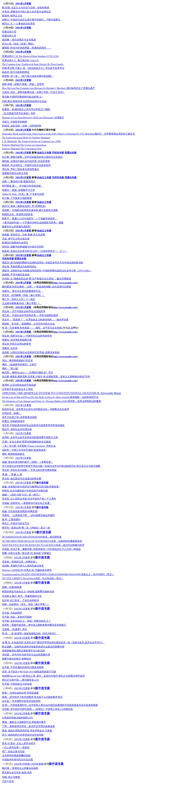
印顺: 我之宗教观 (11, 777)
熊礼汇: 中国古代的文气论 (15, 523)
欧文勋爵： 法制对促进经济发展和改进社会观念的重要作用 (33, 646)
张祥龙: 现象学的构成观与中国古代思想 (23, 246)
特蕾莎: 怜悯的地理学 (13, 421)
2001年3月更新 (23, 3)
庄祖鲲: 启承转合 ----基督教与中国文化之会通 (27, 503)
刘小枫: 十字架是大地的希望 (17, 198)
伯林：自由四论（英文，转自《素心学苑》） (25, 604)
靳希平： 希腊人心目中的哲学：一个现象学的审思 (29, 218)
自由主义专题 (44, 152)
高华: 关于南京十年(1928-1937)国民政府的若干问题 (29, 671)
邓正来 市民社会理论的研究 (16, 343)
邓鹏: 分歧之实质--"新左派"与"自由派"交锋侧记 (26, 553)
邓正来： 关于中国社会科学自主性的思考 (23, 311)
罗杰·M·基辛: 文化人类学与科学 (18, 743)
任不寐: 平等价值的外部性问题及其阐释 (23, 667)
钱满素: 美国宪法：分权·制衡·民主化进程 (23, 234)
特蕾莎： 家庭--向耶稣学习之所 (18, 190)
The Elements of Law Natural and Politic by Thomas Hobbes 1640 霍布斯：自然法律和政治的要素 (51, 401)
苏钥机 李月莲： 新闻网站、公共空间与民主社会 (28, 323)
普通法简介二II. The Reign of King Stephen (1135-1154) (30, 56)
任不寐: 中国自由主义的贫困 (17, 684)
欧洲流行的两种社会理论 (15, 242)
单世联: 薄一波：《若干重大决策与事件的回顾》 (27, 76)
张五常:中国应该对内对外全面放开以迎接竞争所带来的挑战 (33, 425)
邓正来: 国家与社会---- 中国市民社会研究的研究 (27, 335)
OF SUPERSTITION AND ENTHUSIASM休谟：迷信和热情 (32, 536)
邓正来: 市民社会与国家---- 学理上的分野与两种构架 (29, 470)
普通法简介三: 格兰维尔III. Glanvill (20, 60)
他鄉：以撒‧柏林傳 (12, 587)
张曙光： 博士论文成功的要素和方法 (22, 291)
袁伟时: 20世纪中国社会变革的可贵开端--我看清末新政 (31, 352)
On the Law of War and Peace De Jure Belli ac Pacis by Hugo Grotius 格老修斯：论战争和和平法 (50, 397)
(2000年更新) (37, 764)
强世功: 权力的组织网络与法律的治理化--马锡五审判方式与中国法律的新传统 (42, 262)
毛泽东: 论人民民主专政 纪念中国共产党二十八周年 (29, 498)
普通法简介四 (9, 31)
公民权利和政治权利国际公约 (17, 717)
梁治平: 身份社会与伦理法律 (17, 429)
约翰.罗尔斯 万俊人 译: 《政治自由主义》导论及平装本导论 (33, 68)
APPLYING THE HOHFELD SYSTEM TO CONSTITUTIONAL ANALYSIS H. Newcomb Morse (61, 393)
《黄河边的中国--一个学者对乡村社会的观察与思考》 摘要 (32, 222)
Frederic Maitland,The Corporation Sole (22, 148)
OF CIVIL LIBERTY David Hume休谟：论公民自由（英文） (33, 578)
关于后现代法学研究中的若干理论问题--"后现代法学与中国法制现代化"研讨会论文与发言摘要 (51, 466)
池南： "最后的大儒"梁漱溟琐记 (18, 181)
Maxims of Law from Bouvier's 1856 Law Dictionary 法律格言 (33, 117)
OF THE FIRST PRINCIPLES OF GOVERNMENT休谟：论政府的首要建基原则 (42, 541)
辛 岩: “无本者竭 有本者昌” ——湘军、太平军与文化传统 (32, 327)
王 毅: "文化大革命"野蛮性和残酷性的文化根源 (26, 441)
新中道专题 (42, 482)
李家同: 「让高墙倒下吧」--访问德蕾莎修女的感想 (28, 515)
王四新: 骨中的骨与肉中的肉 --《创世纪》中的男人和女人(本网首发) (37, 709)
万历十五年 (8, 781)
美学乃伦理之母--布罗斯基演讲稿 (19, 417)
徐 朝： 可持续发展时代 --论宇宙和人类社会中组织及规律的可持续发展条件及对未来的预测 (50, 705)
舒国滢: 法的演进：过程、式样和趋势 (21, 125)
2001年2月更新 (22, 608)
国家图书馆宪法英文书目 (15, 173)
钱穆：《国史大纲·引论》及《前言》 (21, 494)
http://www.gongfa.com (65, 282)
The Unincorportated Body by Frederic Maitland (26, 137)
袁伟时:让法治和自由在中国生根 (19, 385)
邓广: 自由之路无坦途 (13, 751)
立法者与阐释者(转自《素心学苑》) (21, 303)
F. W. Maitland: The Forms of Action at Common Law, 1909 (31, 141)
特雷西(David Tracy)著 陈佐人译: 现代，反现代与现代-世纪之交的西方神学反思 (43, 675)
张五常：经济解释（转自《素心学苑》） (23, 295)
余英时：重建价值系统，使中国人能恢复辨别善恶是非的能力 (34, 625)
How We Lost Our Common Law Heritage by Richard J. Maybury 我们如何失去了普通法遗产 (48, 88)
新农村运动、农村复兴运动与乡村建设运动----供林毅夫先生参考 (35, 409)
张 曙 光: (53, 642)
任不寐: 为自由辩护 (12, 612)
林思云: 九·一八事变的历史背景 (18, 23)
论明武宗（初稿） (11, 413)
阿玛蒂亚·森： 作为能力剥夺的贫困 (22, 185)
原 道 (70, 327)
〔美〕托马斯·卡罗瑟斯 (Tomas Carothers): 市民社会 (29, 446)
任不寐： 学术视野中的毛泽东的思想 (21, 701)
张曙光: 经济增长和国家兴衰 (17, 339)
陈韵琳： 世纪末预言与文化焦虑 (19, 39)
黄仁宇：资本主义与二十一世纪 (18, 299)
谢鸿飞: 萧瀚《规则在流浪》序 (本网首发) (24, 206)
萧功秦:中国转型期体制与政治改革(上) (22, 96)
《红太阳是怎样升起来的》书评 (18, 113)
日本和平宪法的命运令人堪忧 (17, 389)
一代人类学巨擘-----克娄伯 (15, 747)
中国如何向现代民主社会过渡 (17, 759)
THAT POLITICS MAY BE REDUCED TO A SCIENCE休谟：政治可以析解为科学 (43, 545)
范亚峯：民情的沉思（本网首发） (20, 561)
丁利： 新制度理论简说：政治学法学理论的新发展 (28, 726)
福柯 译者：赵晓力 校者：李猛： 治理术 (23, 84)
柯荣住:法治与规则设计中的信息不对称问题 (25, 490)
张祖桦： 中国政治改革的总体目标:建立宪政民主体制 (30, 210)
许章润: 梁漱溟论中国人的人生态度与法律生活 (26, 11)
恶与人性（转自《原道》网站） (18, 43)
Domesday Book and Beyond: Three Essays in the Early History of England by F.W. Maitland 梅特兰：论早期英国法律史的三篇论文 (68, 133)
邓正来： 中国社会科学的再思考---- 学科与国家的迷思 (30, 315)
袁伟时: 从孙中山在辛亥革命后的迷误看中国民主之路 (30, 437)
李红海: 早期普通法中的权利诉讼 (19, 266)
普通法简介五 (9, 35)
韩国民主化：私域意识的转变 (17, 214)
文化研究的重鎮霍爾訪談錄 (16, 755)
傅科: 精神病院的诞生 (13, 454)
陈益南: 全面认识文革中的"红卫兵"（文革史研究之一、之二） (34, 251)
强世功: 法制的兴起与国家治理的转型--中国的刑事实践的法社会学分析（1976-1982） (47, 270)
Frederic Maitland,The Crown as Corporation (24, 145)
